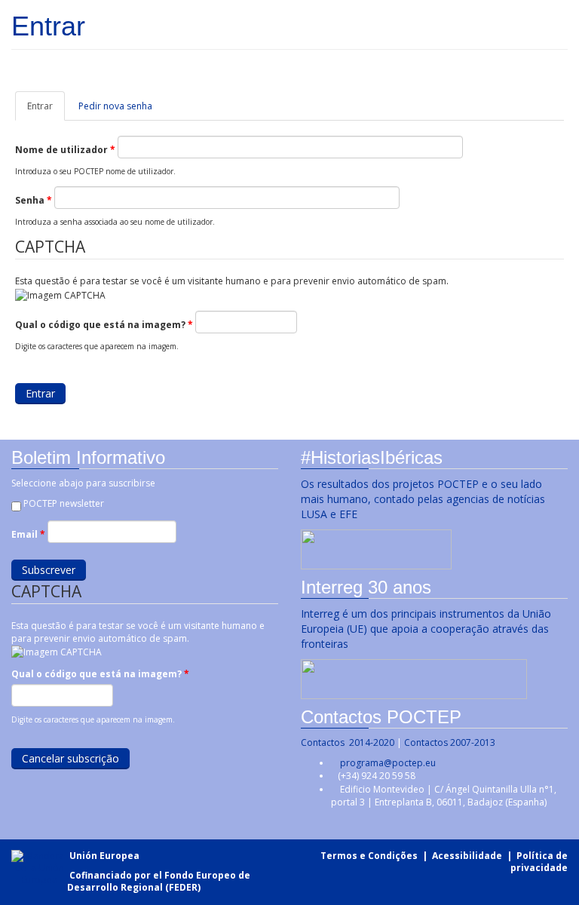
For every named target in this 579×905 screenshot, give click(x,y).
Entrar (46, 110)
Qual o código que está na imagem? (104, 324)
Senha (33, 200)
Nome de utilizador (65, 149)
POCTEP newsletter (63, 503)
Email (28, 534)
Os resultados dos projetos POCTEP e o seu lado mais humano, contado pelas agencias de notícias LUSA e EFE (423, 499)
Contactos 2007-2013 (449, 742)
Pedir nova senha (115, 106)
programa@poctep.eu (388, 762)
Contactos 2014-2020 (347, 742)
